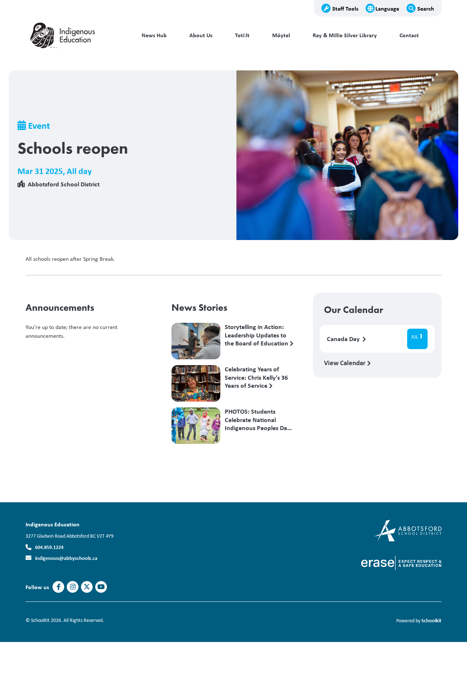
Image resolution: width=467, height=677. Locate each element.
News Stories (199, 307)
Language (387, 8)
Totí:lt (242, 35)
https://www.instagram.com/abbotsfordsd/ (73, 587)
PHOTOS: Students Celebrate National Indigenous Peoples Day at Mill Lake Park (257, 419)
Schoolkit (431, 620)
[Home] (75, 35)
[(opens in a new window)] (407, 530)
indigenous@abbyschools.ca (66, 557)
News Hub (154, 35)
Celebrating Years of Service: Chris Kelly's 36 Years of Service (256, 377)
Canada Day (344, 339)
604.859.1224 (49, 546)
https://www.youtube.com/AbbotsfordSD (101, 587)
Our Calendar (353, 309)
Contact (409, 35)
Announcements (60, 307)
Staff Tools (345, 8)
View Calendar (345, 362)
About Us (200, 35)
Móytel (281, 35)
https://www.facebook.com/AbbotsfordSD (59, 587)
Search (425, 8)
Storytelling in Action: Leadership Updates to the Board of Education (257, 335)
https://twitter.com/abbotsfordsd (87, 587)
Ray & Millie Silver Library (345, 35)
